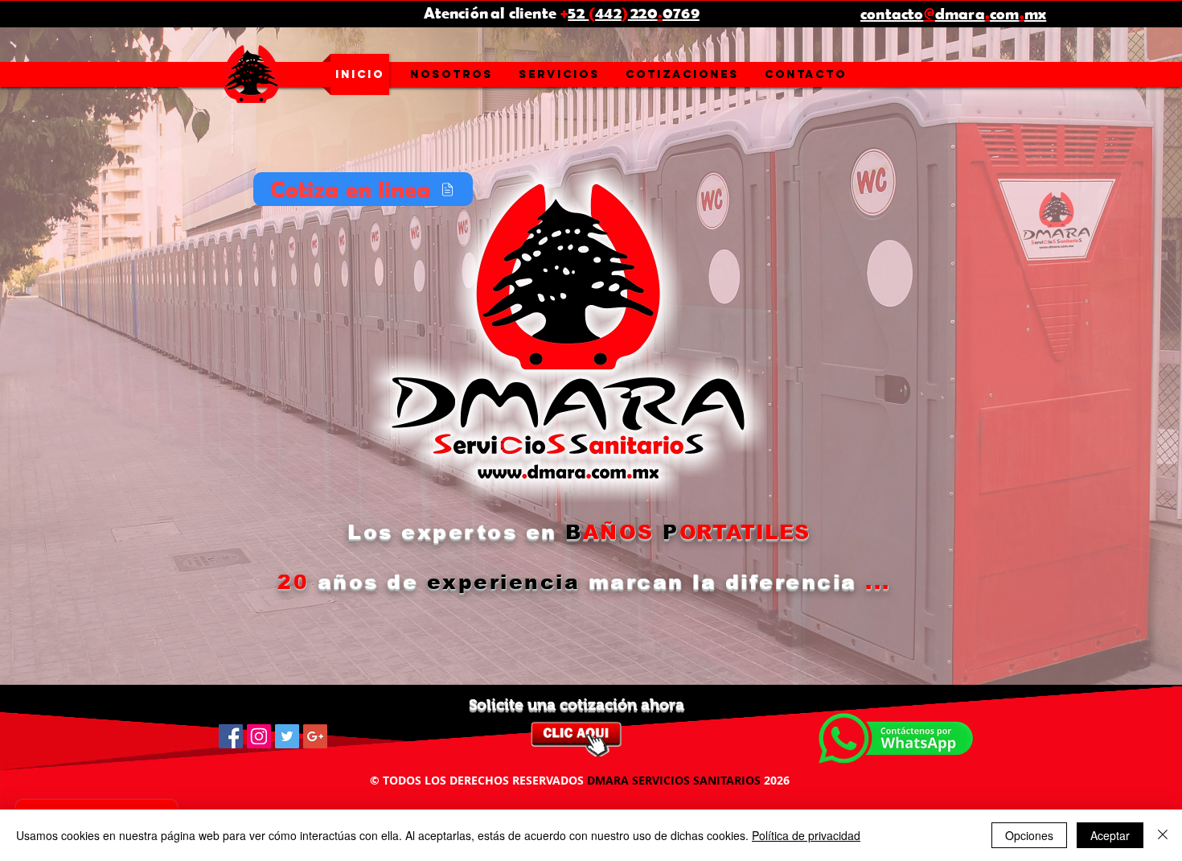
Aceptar (1110, 835)
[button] (559, 74)
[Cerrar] (1162, 835)
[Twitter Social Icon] (287, 736)
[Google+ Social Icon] (315, 736)
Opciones (1029, 835)
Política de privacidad (806, 835)
